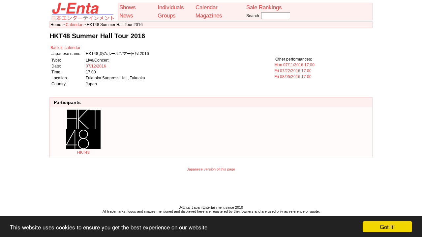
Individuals (171, 7)
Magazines (209, 15)
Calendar (207, 7)
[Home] (82, 19)
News (126, 15)
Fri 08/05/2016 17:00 (293, 76)
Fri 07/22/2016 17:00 (293, 70)
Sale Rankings (264, 7)
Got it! (387, 227)
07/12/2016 (96, 66)
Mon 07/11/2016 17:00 (294, 65)
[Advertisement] (211, 190)
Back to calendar (65, 47)
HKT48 (83, 152)
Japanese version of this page (211, 169)
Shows (127, 7)
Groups (167, 15)
